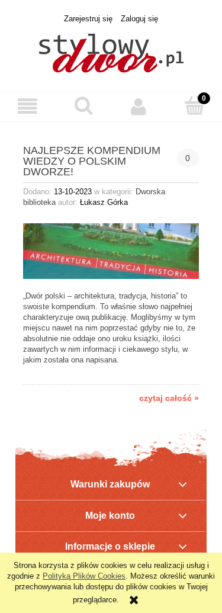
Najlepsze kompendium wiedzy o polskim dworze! (91, 161)
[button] (28, 106)
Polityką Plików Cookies (84, 576)
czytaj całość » (169, 398)
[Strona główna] (111, 51)
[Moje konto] (139, 106)
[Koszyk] (194, 105)
